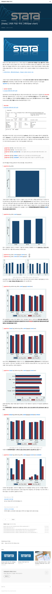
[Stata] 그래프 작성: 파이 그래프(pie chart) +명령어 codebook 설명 (15, 526)
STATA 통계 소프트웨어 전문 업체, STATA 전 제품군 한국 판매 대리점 (21, 511)
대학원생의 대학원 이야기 (6, 1)
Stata (8, 524)
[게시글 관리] (8, 520)
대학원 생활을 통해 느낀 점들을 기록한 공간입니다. (13, 573)
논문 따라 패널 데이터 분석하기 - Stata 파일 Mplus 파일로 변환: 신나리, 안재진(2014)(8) (19, 529)
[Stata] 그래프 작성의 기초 (8, 527)
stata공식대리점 (8, 499)
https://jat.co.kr (7, 497)
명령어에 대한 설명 (10, 90)
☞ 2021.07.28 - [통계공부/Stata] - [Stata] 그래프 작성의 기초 (18, 72)
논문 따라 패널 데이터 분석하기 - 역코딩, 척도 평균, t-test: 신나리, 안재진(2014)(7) (18, 530)
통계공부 (5, 524)
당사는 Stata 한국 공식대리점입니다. (13, 501)
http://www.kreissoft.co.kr (10, 507)
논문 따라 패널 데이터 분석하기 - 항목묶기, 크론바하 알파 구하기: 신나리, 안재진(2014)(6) (19, 532)
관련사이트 (3, 586)
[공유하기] (7, 520)
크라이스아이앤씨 (9, 509)
